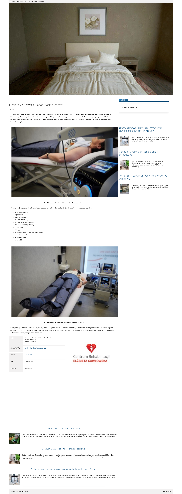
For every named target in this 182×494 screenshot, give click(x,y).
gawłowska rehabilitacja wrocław (35, 348)
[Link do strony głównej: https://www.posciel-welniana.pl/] (91, 94)
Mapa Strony (167, 491)
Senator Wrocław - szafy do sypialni (64, 428)
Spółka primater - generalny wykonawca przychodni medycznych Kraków (63, 469)
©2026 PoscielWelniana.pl (19, 491)
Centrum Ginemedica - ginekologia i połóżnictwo (63, 449)
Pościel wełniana (130, 107)
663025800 (28, 355)
